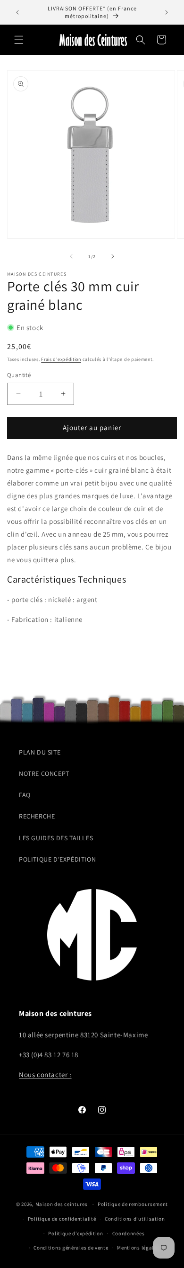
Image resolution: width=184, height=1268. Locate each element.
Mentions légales (138, 1247)
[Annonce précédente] (17, 12)
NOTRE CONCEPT (44, 773)
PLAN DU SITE (39, 752)
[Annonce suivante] (166, 12)
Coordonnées (128, 1233)
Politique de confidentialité (62, 1218)
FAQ (25, 795)
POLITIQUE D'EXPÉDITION (57, 859)
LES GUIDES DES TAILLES (56, 838)
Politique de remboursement (133, 1204)
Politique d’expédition (75, 1233)
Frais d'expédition (61, 359)
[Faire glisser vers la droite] (112, 256)
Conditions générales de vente (70, 1247)
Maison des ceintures (61, 1204)
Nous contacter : (45, 1074)
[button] (18, 39)
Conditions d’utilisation (135, 1218)
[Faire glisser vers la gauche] (71, 256)
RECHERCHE (37, 816)
